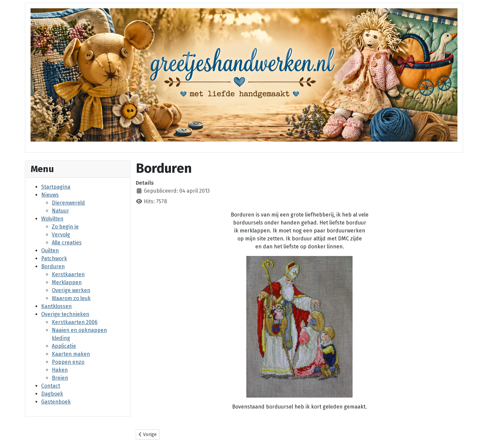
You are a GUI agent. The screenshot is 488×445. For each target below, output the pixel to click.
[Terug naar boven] (476, 433)
